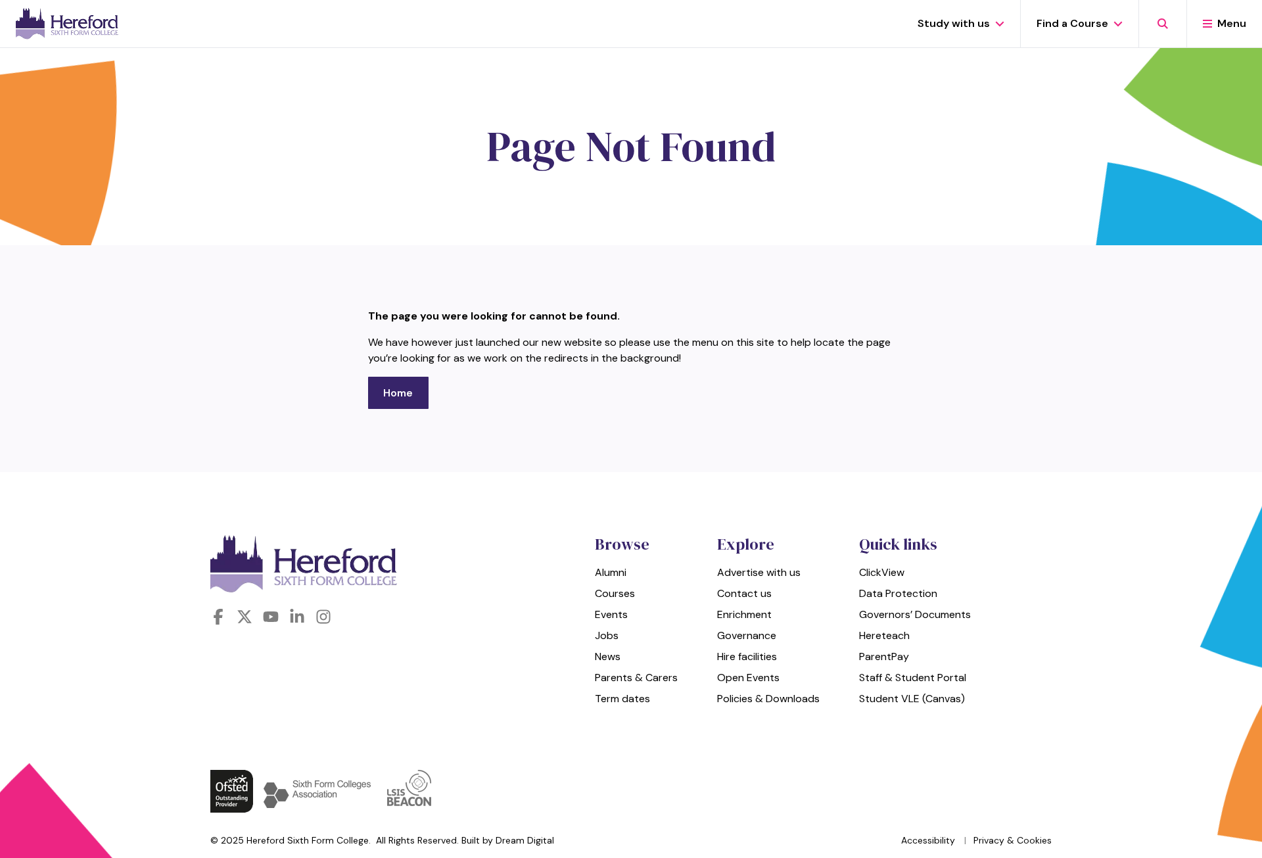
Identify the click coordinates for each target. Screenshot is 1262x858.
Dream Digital (525, 840)
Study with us (954, 23)
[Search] (1162, 23)
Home (398, 393)
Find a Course (1072, 23)
